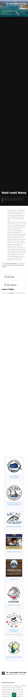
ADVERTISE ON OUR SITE (7, 14)
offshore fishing (11, 198)
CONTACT (16, 14)
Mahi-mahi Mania (12, 263)
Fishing (5, 198)
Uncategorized (20, 198)
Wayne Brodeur (18, 200)
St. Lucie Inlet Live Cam (16, 4)
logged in (11, 293)
